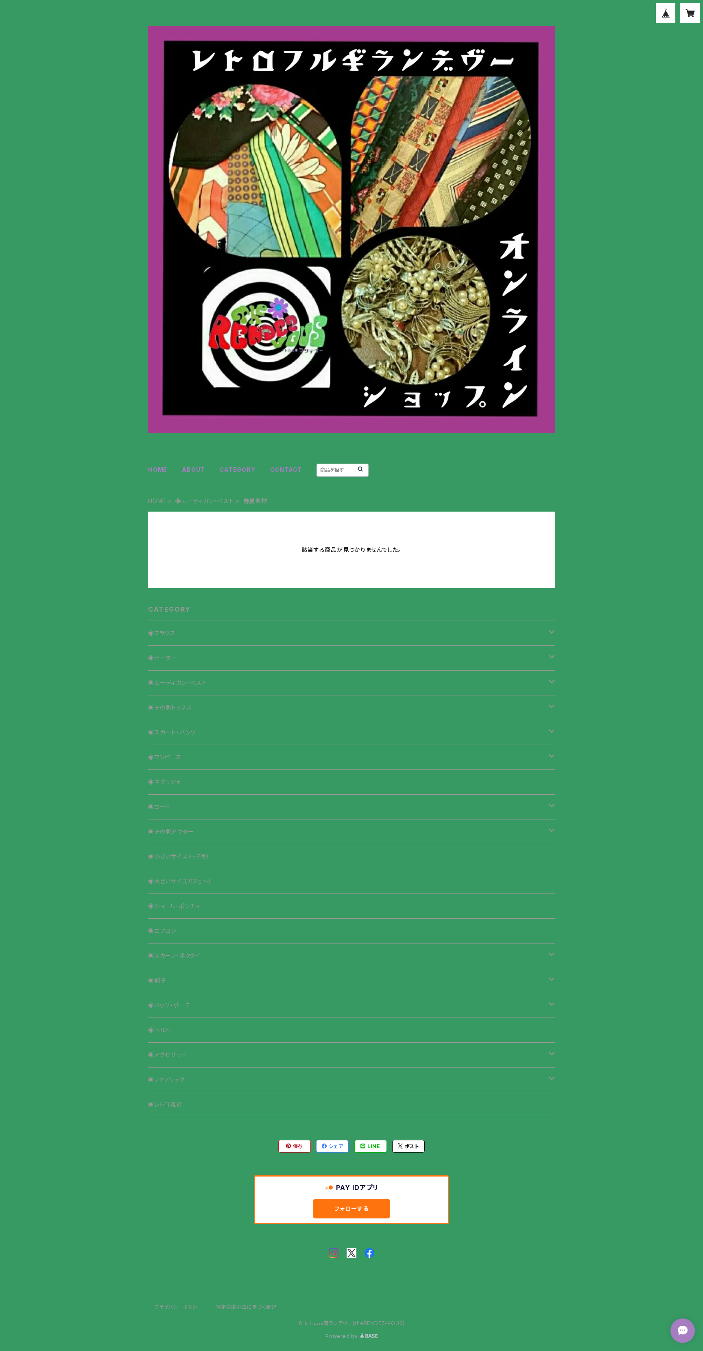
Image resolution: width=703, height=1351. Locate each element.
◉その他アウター (171, 831)
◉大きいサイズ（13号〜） (180, 881)
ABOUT (193, 469)
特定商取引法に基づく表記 (246, 1307)
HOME (157, 469)
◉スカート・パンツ (172, 732)
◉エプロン (162, 930)
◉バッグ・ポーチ (169, 1005)
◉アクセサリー (167, 1054)
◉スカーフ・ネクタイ (174, 955)
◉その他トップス (170, 707)
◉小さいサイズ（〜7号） (179, 856)
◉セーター (162, 657)
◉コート (159, 806)
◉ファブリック (166, 1079)
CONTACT (286, 469)
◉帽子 (157, 980)
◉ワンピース (164, 757)
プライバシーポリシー (179, 1307)
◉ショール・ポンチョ (174, 905)
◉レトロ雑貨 (165, 1104)
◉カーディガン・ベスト (204, 500)
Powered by (342, 1336)
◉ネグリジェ (164, 781)
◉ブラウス (162, 633)
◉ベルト (159, 1029)
